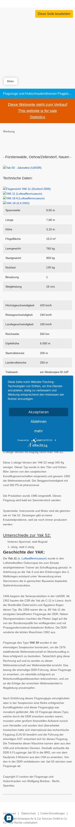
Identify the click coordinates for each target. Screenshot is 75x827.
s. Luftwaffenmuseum (32, 558)
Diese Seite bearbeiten (54, 14)
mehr (38, 431)
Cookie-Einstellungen (52, 813)
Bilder (10, 81)
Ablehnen (39, 421)
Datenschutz (28, 813)
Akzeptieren (38, 412)
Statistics (37, 117)
